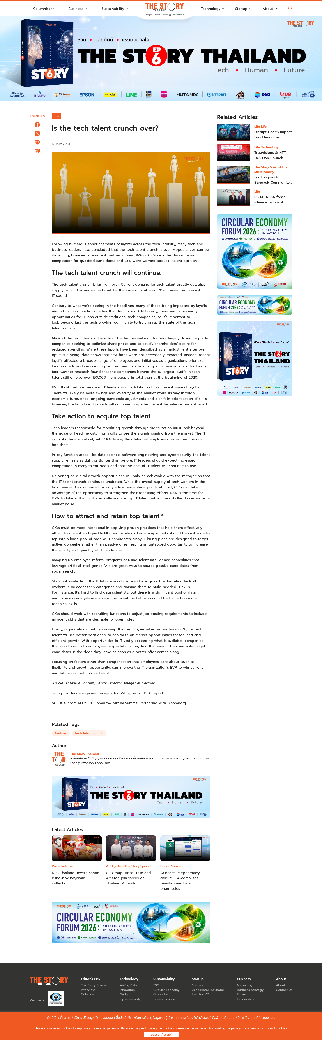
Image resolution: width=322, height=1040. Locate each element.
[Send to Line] (37, 142)
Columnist (88, 994)
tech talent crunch (89, 733)
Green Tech (161, 994)
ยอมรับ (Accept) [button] (161, 1035)
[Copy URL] (37, 151)
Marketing (244, 985)
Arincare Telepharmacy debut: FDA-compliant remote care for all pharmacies (180, 880)
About (280, 985)
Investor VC (200, 994)
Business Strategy (250, 990)
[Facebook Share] (37, 124)
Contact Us (284, 990)
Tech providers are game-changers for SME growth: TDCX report (107, 693)
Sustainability (264, 172)
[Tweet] (37, 133)
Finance (243, 994)
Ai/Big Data (115, 866)
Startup (197, 985)
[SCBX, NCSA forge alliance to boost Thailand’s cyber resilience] (233, 197)
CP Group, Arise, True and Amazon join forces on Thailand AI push (128, 878)
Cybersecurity (130, 999)
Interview (88, 990)
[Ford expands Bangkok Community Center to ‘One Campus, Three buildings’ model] (233, 175)
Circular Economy (166, 990)
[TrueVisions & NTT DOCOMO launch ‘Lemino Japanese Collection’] (233, 152)
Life (56, 116)
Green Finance (164, 999)
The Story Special (138, 866)
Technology (269, 147)
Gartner (61, 733)
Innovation (127, 990)
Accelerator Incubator (208, 990)
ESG (156, 985)
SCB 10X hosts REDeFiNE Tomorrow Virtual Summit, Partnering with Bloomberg (119, 703)
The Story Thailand (84, 754)
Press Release (62, 866)
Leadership (245, 999)
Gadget (125, 994)
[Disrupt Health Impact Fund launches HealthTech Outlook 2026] (233, 132)
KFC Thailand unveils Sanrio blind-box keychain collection (75, 878)
